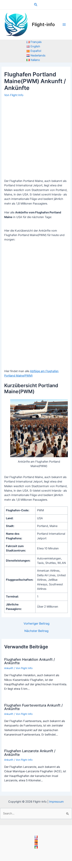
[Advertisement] (36, 136)
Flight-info (43, 24)
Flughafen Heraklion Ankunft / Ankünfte (29, 661)
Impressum (56, 801)
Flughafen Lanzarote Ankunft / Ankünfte (29, 752)
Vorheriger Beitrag (36, 623)
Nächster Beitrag (36, 631)
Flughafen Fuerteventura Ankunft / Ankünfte (33, 707)
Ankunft (8, 668)
